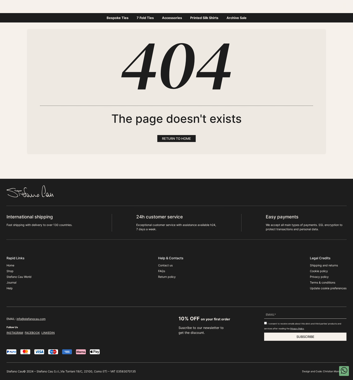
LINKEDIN (48, 332)
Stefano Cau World (162, 6)
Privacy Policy (297, 328)
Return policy (167, 276)
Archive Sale (237, 18)
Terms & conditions (322, 282)
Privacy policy (319, 276)
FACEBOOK (32, 332)
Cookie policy (319, 271)
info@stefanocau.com (31, 319)
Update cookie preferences (328, 288)
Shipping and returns (324, 265)
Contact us (165, 265)
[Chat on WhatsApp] (344, 371)
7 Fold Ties (145, 18)
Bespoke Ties (117, 18)
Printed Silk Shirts (204, 18)
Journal (193, 6)
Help (212, 6)
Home (134, 6)
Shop (10, 271)
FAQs (161, 271)
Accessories (172, 18)
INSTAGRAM (15, 332)
